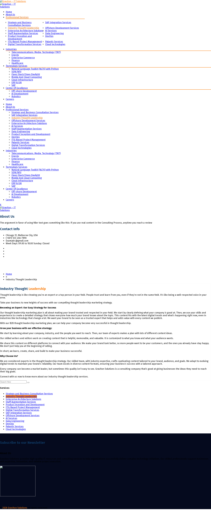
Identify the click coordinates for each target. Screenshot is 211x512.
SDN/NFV (16, 71)
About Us (10, 14)
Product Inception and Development (20, 37)
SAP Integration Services (58, 22)
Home (9, 11)
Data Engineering (54, 33)
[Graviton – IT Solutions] (13, 1)
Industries (11, 49)
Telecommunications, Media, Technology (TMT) (36, 52)
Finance (15, 60)
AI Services (51, 30)
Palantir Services (54, 41)
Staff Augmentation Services (23, 33)
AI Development (19, 93)
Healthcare (17, 63)
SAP (13, 85)
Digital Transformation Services (24, 44)
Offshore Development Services (62, 28)
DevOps (49, 36)
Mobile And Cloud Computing (26, 77)
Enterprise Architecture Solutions (25, 30)
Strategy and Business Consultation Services (20, 24)
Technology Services (16, 66)
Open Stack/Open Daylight (25, 74)
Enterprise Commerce (23, 57)
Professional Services (17, 17)
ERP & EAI (16, 82)
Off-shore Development (24, 91)
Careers (10, 99)
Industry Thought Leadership (23, 28)
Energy (15, 55)
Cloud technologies (55, 44)
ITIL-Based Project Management (25, 41)
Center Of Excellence (17, 88)
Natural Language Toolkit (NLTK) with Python (35, 69)
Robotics (16, 96)
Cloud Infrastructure (22, 79)
